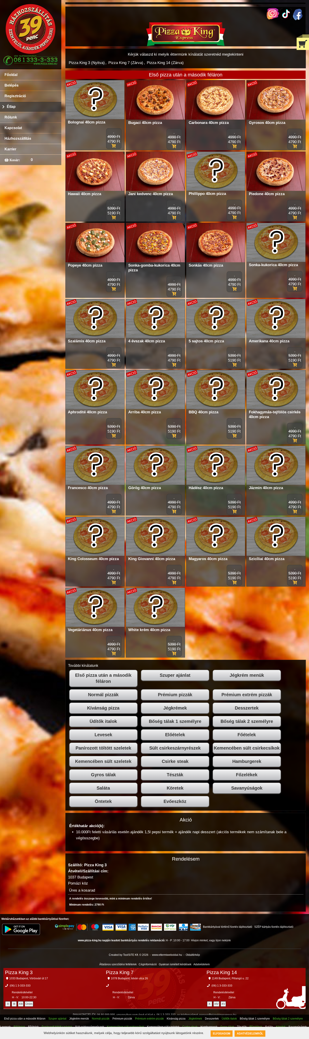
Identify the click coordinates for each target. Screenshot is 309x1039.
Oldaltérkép (193, 954)
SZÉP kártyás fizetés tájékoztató (273, 926)
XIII (21, 1004)
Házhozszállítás (18, 138)
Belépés (12, 85)
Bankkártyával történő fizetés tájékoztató (227, 926)
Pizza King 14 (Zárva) (165, 63)
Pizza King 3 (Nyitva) (87, 63)
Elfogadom (221, 1033)
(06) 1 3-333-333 (20, 985)
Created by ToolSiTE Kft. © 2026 (128, 954)
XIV (216, 1004)
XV (223, 1004)
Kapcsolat (13, 128)
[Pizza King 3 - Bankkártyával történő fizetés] (64, 927)
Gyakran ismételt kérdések (175, 964)
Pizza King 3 (19, 972)
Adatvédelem (201, 964)
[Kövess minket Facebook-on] (297, 19)
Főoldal (11, 75)
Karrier (10, 149)
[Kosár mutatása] (303, 42)
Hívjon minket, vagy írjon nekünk (211, 940)
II (8, 1004)
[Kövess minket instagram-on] (273, 18)
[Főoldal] (185, 45)
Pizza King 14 (222, 972)
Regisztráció (15, 96)
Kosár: (14, 160)
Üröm (29, 1004)
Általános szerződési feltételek (118, 964)
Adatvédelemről (250, 1033)
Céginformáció (148, 964)
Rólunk (11, 117)
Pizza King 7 (119, 972)
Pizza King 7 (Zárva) (125, 63)
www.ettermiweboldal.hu (167, 954)
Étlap (11, 107)
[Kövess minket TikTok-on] (286, 18)
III (14, 1004)
